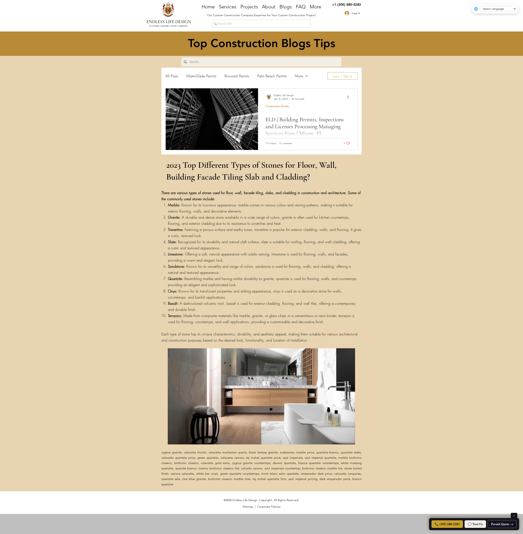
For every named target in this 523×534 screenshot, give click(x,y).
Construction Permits (277, 106)
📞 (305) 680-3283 (447, 524)
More (299, 76)
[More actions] (349, 96)
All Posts (171, 76)
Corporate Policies (268, 506)
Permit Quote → (502, 524)
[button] (261, 396)
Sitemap (248, 506)
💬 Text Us (475, 524)
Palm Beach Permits (272, 76)
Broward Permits (237, 76)
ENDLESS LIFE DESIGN (168, 21)
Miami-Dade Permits (201, 76)
